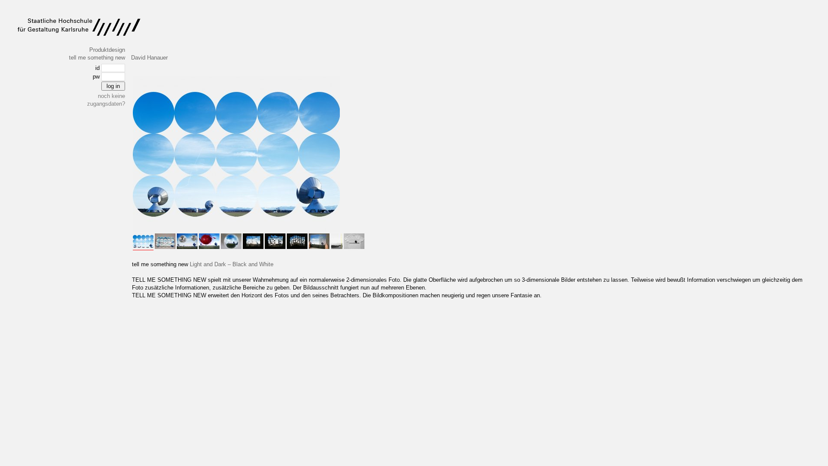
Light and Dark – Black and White (231, 264)
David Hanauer (149, 57)
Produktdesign (107, 50)
